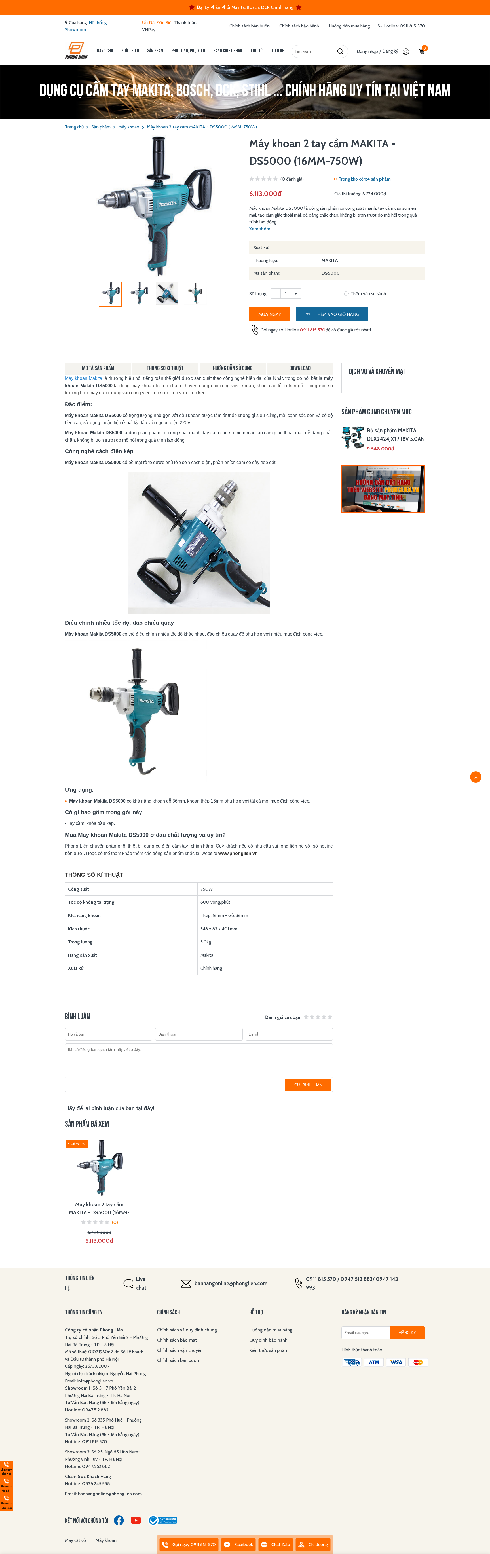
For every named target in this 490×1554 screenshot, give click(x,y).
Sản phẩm (155, 51)
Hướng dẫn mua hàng (349, 26)
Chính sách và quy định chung (187, 1330)
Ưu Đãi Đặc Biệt (157, 22)
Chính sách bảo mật (177, 1340)
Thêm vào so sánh (368, 293)
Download (300, 368)
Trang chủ (104, 51)
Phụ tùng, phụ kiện (188, 51)
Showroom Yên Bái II (6, 1485)
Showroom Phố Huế (6, 1468)
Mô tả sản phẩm (98, 368)
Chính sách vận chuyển (180, 1350)
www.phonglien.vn (238, 853)
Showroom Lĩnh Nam (6, 1502)
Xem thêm (259, 229)
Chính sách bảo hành (299, 26)
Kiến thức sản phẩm (268, 1350)
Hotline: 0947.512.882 (87, 1410)
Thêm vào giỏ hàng (336, 314)
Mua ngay (269, 314)
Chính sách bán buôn (249, 26)
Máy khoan (128, 127)
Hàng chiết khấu (227, 51)
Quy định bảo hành (268, 1340)
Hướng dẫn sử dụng (232, 368)
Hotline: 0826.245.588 (87, 1483)
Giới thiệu (130, 51)
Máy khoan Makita (83, 378)
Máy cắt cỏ (75, 1540)
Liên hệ (278, 51)
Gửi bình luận (308, 1085)
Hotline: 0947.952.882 (87, 1466)
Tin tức (256, 51)
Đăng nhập (367, 51)
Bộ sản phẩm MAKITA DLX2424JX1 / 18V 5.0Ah (395, 434)
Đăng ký (391, 51)
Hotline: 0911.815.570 (86, 1441)
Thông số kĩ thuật (165, 368)
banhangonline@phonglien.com (231, 1283)
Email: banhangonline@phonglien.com (103, 1493)
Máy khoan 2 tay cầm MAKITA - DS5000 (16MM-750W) (202, 127)
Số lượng (257, 293)
